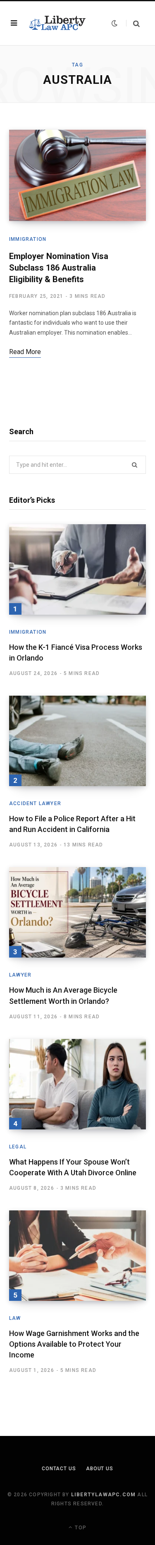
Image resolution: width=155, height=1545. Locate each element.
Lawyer (20, 975)
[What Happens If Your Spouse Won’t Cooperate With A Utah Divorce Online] (77, 1084)
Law (15, 1318)
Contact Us (59, 1468)
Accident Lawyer (35, 803)
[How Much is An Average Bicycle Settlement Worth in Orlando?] (77, 912)
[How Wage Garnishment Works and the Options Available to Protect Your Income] (77, 1255)
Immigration (27, 239)
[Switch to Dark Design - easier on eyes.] (114, 23)
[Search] (133, 23)
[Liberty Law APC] (57, 23)
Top (79, 1528)
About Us (99, 1468)
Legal (17, 1147)
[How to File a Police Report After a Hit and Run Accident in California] (77, 741)
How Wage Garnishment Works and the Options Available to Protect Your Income (74, 1344)
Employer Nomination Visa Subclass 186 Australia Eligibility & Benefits (58, 267)
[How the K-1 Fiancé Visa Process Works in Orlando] (77, 569)
